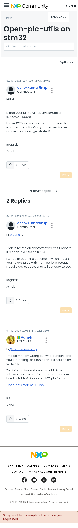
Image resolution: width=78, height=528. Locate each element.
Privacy (9, 489)
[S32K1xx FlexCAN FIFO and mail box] (56, 191)
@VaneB (15, 235)
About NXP (16, 466)
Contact (18, 471)
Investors (50, 466)
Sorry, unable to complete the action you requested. (32, 517)
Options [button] (65, 62)
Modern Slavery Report (60, 489)
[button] (51, 90)
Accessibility (28, 494)
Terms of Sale (38, 489)
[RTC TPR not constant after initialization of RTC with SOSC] (63, 191)
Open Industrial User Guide (25, 385)
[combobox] (39, 46)
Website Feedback (47, 494)
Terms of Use (22, 489)
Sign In (71, 6)
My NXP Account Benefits (48, 471)
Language (58, 17)
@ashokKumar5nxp (23, 349)
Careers (33, 466)
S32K (8, 18)
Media (66, 466)
